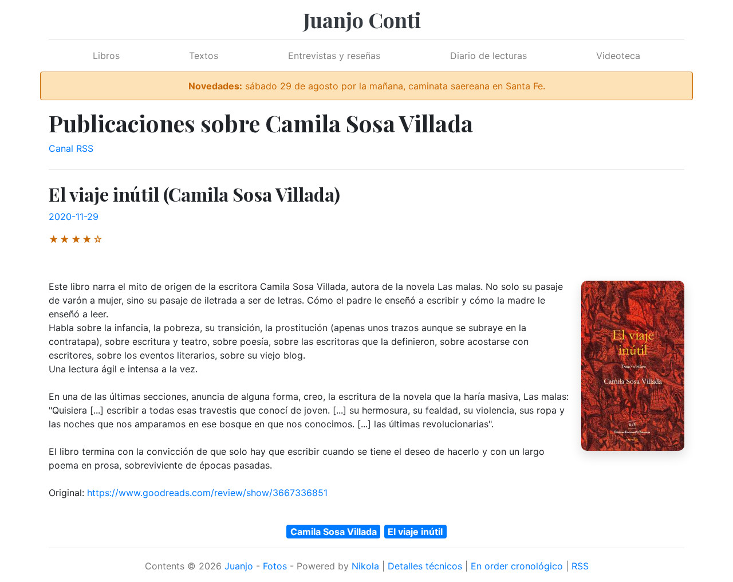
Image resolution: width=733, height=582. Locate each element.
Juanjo (238, 566)
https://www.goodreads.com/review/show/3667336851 (207, 492)
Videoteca (618, 55)
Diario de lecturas (488, 55)
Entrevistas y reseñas (334, 55)
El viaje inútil (415, 531)
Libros (106, 55)
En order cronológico (517, 566)
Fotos (275, 566)
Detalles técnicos (425, 566)
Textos (203, 55)
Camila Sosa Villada (333, 531)
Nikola (365, 566)
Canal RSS (71, 148)
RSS (580, 566)
